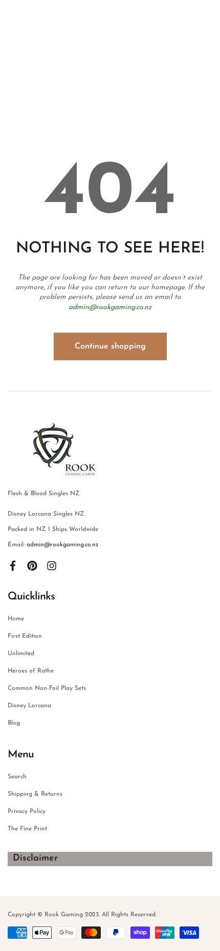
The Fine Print (27, 829)
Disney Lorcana (29, 706)
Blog (14, 723)
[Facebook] (13, 565)
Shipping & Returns (35, 794)
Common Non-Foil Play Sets (47, 688)
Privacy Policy (27, 811)
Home (16, 619)
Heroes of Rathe (31, 671)
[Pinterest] (32, 565)
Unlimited (21, 654)
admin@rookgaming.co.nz (110, 307)
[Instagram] (52, 565)
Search (17, 777)
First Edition (25, 636)
